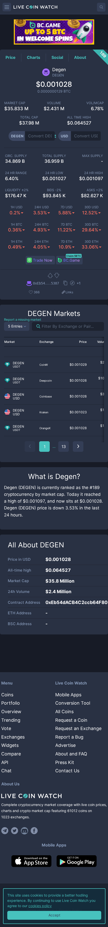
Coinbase (45, 396)
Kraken (43, 412)
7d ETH (66, 242)
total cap (29, 117)
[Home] (54, 795)
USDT (16, 366)
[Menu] (7, 7)
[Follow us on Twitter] (15, 830)
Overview (11, 711)
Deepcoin (45, 380)
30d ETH (91, 242)
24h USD (41, 207)
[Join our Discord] (24, 830)
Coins (7, 694)
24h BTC (41, 224)
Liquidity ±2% (17, 190)
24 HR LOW (54, 173)
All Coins (64, 711)
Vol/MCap (95, 103)
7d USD (66, 207)
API (4, 762)
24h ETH (41, 242)
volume (54, 103)
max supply (92, 156)
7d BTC (66, 224)
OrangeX (44, 428)
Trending (10, 720)
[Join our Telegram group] (5, 830)
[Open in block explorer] (72, 283)
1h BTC (16, 224)
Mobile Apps (68, 694)
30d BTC (91, 224)
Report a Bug (69, 737)
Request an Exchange (78, 728)
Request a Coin (71, 720)
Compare (11, 753)
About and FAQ (71, 753)
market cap (14, 103)
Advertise (65, 745)
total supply (54, 156)
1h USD (16, 207)
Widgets (10, 745)
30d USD (91, 207)
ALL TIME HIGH (79, 117)
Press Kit (64, 762)
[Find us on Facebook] (34, 830)
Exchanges (13, 737)
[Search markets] (36, 326)
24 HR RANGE (16, 173)
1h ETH (16, 242)
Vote (6, 728)
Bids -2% (54, 190)
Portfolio (10, 703)
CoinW (43, 365)
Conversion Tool (72, 703)
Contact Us (67, 770)
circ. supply (16, 156)
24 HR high (93, 173)
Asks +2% (95, 190)
